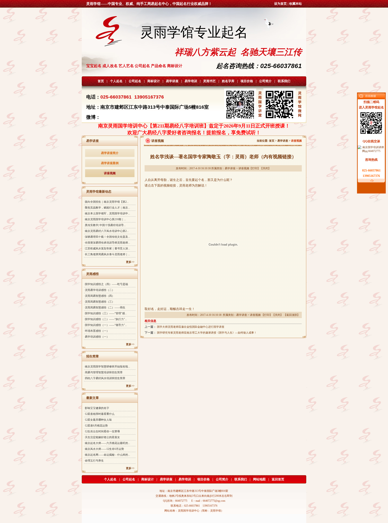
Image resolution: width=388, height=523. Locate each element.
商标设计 (153, 81)
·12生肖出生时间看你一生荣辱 (102, 431)
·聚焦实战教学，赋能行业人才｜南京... (107, 207)
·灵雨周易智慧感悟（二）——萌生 (104, 307)
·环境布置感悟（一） (96, 330)
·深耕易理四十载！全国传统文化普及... (107, 236)
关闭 (265, 168)
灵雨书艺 (209, 81)
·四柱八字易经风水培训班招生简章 (104, 378)
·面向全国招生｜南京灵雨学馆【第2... (106, 201)
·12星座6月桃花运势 (96, 425)
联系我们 (284, 81)
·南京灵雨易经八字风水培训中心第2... (106, 231)
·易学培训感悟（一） (96, 336)
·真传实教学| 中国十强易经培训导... (105, 225)
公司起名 (135, 81)
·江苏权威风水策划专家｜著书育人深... (107, 248)
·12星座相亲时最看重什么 (99, 413)
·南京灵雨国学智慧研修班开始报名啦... (107, 366)
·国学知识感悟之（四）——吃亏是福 (106, 284)
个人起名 (116, 81)
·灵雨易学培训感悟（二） (99, 290)
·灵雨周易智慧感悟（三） (99, 301)
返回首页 (278, 479)
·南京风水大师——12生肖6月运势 (104, 448)
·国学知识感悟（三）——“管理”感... (105, 313)
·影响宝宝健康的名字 (96, 408)
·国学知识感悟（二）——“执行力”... (105, 319)
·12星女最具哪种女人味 (98, 419)
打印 (254, 168)
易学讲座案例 (110, 163)
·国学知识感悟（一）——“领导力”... (105, 325)
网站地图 (259, 479)
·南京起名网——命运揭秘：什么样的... (107, 454)
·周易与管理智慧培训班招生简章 (103, 372)
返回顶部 (291, 314)
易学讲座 (172, 81)
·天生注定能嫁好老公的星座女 (102, 437)
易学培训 (191, 81)
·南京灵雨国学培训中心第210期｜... (105, 219)
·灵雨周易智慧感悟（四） (99, 295)
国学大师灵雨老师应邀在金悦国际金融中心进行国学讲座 (190, 326)
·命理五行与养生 (94, 460)
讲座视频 (110, 173)
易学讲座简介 (110, 153)
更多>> (130, 262)
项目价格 (246, 81)
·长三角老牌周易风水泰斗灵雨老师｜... (107, 254)
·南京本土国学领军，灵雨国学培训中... (107, 213)
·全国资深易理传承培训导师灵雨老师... (107, 242)
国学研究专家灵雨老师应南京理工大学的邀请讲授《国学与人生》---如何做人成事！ (207, 332)
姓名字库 (228, 81)
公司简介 (265, 81)
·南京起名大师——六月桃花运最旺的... (107, 443)
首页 (101, 81)
